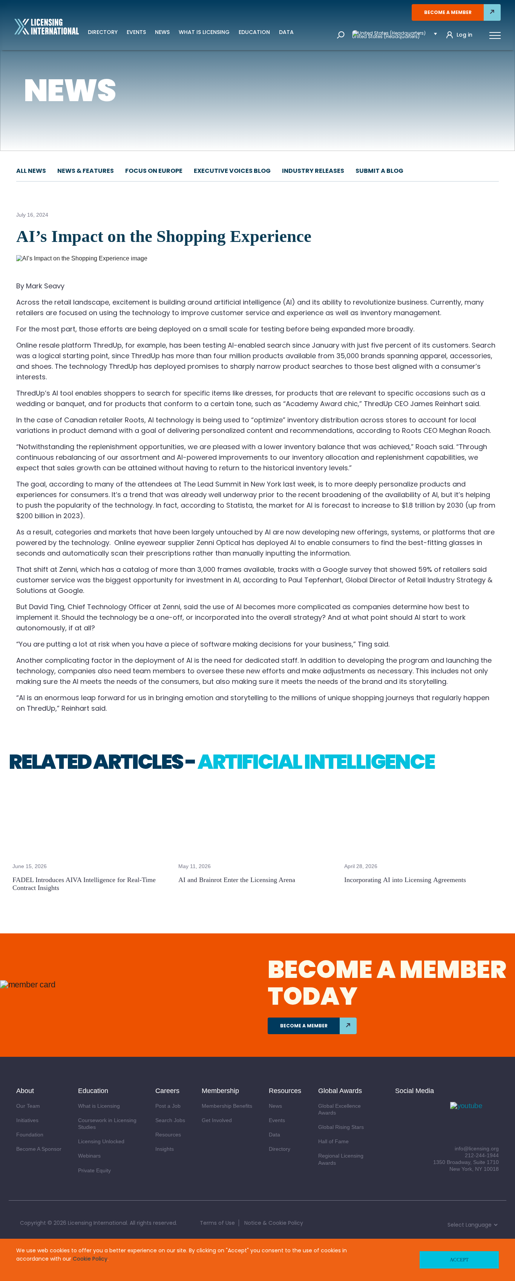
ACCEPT (459, 1260)
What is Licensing (204, 32)
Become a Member (448, 12)
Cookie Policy (90, 1259)
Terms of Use (217, 1223)
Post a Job (168, 1106)
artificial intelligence (316, 761)
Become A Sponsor (38, 1149)
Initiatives (27, 1120)
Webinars (89, 1156)
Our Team (28, 1106)
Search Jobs (170, 1120)
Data (286, 32)
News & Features (85, 170)
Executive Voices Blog (232, 170)
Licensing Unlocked (101, 1141)
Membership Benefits (227, 1106)
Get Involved (217, 1120)
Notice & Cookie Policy (273, 1223)
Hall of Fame (333, 1141)
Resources (168, 1135)
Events (136, 32)
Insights (164, 1149)
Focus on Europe (153, 170)
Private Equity (94, 1170)
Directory (103, 32)
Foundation (29, 1135)
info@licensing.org (477, 1149)
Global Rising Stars (341, 1127)
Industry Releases (313, 170)
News (162, 32)
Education (254, 32)
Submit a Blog (379, 170)
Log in (464, 34)
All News (31, 170)
